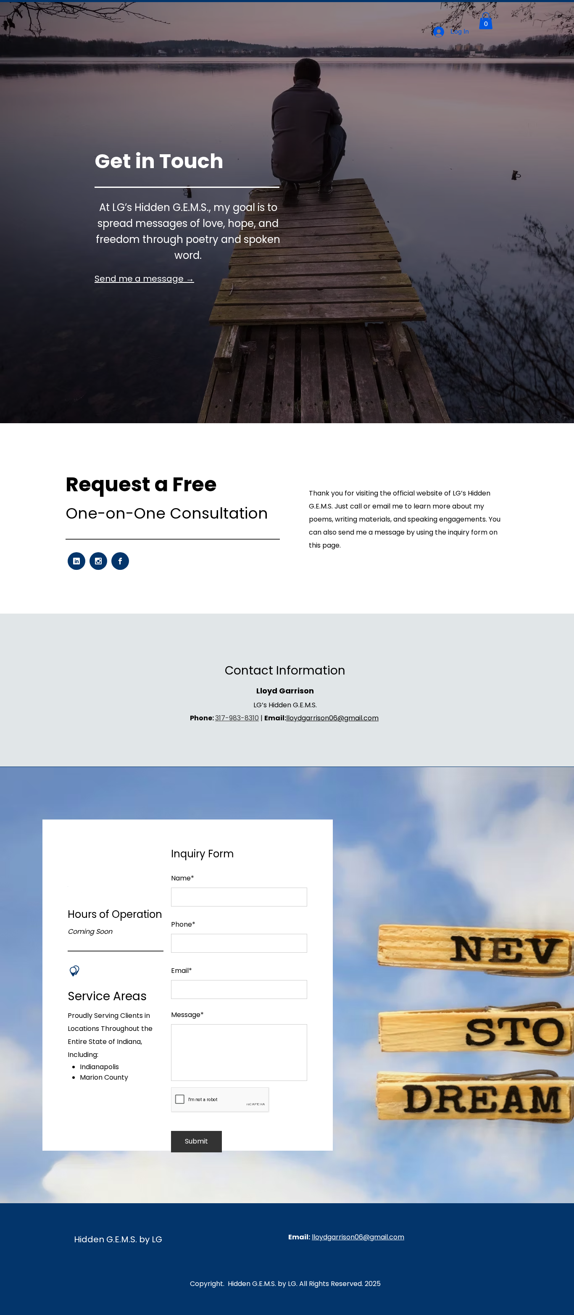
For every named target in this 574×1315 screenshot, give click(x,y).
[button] (486, 20)
